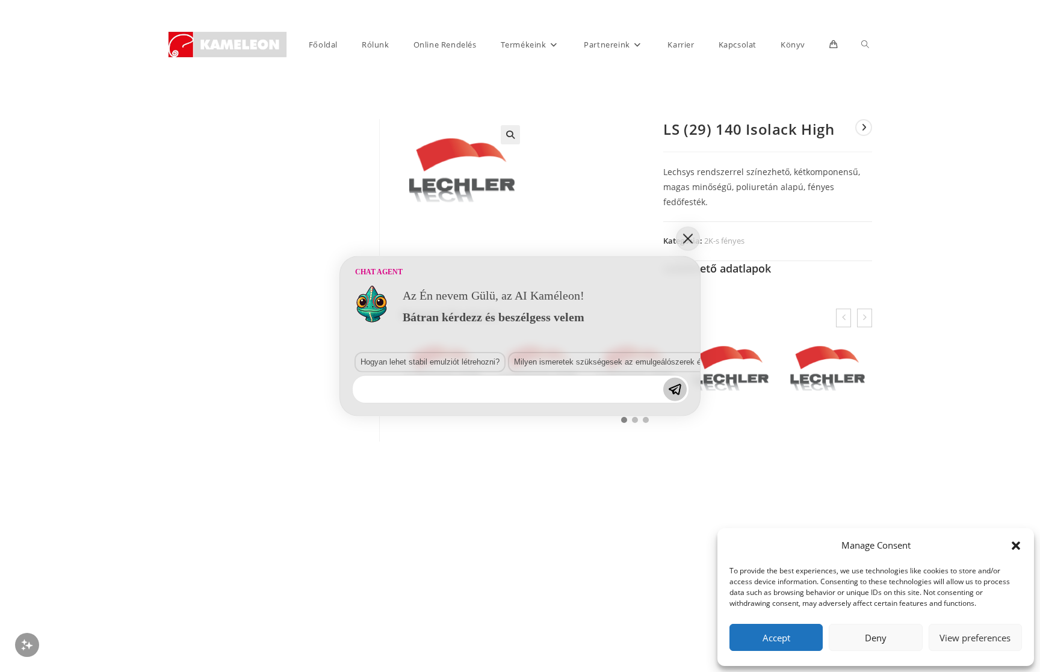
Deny (876, 638)
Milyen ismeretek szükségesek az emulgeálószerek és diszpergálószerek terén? (654, 361)
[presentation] (843, 318)
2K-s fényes (724, 240)
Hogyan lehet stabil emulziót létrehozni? (430, 361)
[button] (1016, 546)
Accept (776, 638)
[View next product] (863, 127)
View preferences (975, 638)
